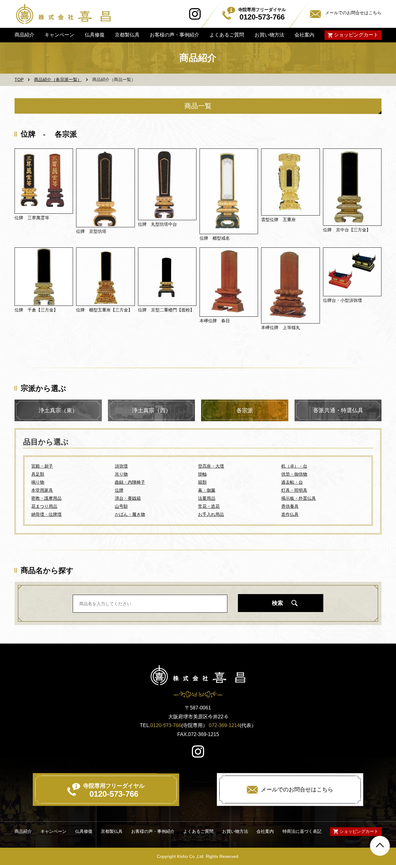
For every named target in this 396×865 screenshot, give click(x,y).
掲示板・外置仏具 (298, 498)
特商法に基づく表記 (301, 831)
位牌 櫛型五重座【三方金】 (104, 309)
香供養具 (290, 506)
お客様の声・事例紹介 (174, 34)
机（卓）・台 (294, 466)
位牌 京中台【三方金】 (347, 229)
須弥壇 (121, 466)
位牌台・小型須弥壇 (342, 300)
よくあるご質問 (226, 34)
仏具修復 (94, 34)
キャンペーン (59, 34)
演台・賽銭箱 (128, 498)
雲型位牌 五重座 (278, 219)
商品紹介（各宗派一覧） (58, 79)
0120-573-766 (165, 725)
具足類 (37, 474)
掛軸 (202, 474)
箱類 (202, 482)
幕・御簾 (206, 490)
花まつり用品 (44, 506)
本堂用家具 (42, 490)
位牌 (119, 490)
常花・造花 (209, 506)
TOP (19, 79)
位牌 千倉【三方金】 (36, 309)
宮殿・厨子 (42, 466)
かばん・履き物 (130, 514)
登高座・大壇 (211, 466)
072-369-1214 (224, 725)
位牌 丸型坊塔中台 (157, 224)
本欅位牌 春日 (215, 320)
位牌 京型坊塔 (91, 231)
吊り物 (121, 474)
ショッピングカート (356, 34)
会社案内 (304, 34)
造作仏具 (290, 514)
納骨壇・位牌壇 (46, 514)
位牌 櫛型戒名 (215, 238)
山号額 (121, 506)
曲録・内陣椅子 (130, 482)
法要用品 (206, 498)
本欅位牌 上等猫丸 (280, 327)
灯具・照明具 (294, 490)
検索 (277, 603)
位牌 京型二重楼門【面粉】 (166, 309)
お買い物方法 (269, 34)
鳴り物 (37, 482)
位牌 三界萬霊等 (32, 217)
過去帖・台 (292, 482)
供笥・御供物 (294, 474)
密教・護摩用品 (46, 498)
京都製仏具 (127, 34)
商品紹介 (24, 34)
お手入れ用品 (211, 514)
